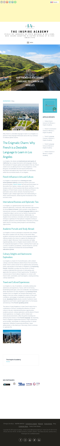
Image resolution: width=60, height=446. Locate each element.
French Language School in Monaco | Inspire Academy (48, 146)
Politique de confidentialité (30, 433)
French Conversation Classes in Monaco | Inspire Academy (49, 130)
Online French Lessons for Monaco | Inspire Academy (49, 123)
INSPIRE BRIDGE (19, 423)
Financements (48, 423)
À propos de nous (8, 423)
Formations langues (31, 423)
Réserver (40, 423)
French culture (17, 184)
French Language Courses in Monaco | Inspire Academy (48, 138)
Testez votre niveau (35, 426)
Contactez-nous (23, 426)
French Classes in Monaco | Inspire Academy (48, 153)
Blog (13, 101)
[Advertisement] (30, 11)
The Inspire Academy (30, 32)
